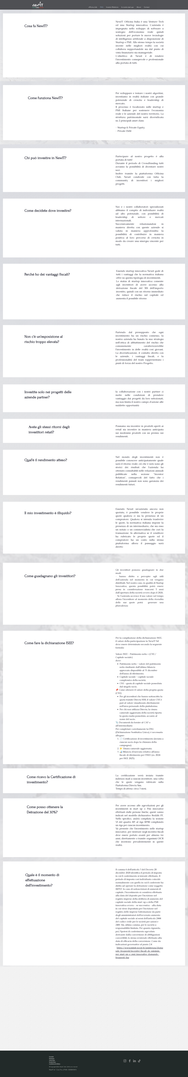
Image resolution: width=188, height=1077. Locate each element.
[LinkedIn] (134, 1061)
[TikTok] (139, 1061)
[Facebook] (130, 1061)
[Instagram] (125, 1061)
